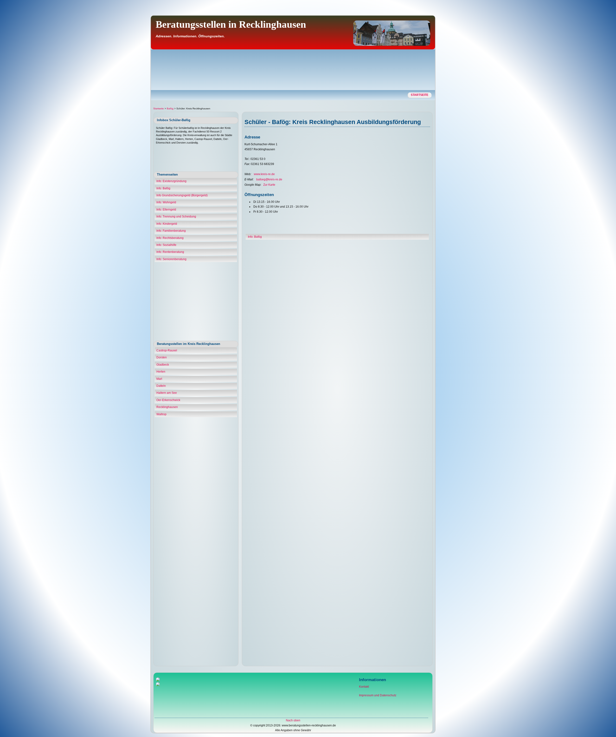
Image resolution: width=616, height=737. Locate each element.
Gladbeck (162, 364)
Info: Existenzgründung (171, 181)
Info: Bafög (163, 188)
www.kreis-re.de (264, 174)
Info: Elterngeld (166, 209)
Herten (160, 371)
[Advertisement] (595, 90)
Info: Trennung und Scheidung (176, 216)
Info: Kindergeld (166, 223)
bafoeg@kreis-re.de (269, 179)
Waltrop (161, 414)
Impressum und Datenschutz (377, 695)
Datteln (161, 386)
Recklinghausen (167, 407)
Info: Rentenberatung (170, 252)
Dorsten (161, 357)
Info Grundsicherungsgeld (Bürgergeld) (182, 195)
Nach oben (293, 720)
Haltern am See (166, 393)
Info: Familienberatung (171, 230)
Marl (159, 379)
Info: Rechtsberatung (170, 238)
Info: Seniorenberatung (171, 259)
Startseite (419, 95)
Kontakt (364, 686)
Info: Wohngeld (166, 202)
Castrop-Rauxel (166, 350)
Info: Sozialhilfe (166, 245)
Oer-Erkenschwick (168, 400)
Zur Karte (269, 184)
